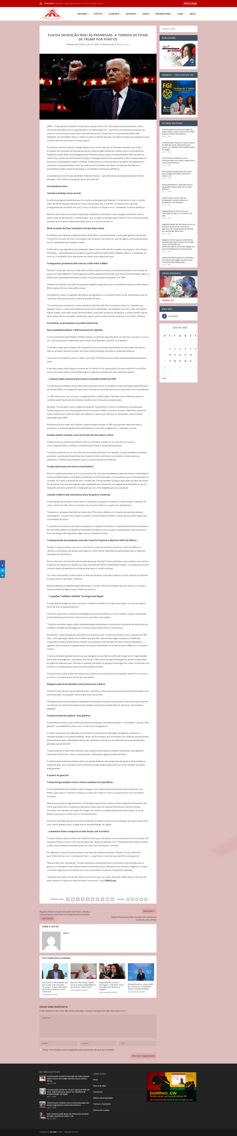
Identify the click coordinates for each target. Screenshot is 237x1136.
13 (185, 355)
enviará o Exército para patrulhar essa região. (88, 617)
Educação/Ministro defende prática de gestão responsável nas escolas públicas (177, 186)
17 (170, 361)
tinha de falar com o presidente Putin (70, 856)
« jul (164, 378)
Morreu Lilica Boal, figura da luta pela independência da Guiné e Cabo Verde (83, 984)
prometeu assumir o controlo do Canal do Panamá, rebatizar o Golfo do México (101, 547)
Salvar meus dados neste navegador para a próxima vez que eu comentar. (78, 1049)
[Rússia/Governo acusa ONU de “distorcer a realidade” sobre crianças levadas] (141, 972)
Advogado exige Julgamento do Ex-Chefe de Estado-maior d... (79, 3)
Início (193, 14)
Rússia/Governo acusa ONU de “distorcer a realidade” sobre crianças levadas (140, 986)
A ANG (180, 14)
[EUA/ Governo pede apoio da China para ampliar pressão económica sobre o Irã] (43, 1115)
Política (98, 14)
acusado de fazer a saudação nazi (74, 238)
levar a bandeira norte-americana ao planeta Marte (109, 691)
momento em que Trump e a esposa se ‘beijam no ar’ (89, 207)
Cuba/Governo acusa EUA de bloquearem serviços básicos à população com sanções (175, 200)
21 (191, 361)
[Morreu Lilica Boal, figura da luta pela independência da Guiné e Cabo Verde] (84, 971)
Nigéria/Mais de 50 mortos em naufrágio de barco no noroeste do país (177, 213)
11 (175, 355)
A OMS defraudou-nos (58, 396)
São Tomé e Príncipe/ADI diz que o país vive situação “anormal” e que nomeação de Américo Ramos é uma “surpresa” (55, 987)
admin (82, 44)
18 (175, 361)
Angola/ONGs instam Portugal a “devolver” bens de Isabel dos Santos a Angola (111, 985)
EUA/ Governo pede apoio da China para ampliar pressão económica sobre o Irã (177, 173)
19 (180, 361)
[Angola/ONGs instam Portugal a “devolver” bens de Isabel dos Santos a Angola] (112, 971)
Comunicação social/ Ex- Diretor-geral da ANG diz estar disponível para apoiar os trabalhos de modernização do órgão (178, 146)
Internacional (163, 14)
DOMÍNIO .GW (168, 300)
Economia (114, 14)
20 (185, 361)
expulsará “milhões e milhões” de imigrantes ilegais (101, 603)
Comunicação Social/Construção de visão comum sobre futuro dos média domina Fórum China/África (178, 131)
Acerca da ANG (99, 1086)
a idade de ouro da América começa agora (68, 140)
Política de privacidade (103, 1098)
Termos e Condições (102, 1104)
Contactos (97, 1092)
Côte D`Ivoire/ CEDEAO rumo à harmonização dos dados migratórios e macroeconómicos (178, 160)
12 (180, 355)
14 (191, 355)
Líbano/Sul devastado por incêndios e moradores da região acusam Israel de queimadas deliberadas (178, 259)
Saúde (145, 14)
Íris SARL (53, 1132)
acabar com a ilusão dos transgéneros (88, 726)
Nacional (82, 14)
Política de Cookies (101, 1110)
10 (170, 355)
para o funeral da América (99, 221)
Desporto (131, 14)
